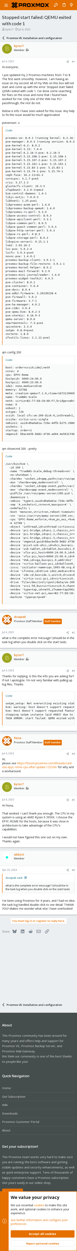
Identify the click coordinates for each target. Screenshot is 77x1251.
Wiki (5, 1105)
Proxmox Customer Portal (20, 1122)
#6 (73, 870)
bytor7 (9, 29)
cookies (39, 1205)
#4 (73, 754)
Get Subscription (13, 1096)
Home (6, 1088)
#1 (73, 61)
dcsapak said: (14, 878)
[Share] (67, 62)
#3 (73, 671)
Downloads (10, 1113)
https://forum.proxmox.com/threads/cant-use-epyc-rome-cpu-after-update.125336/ (37, 765)
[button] (6, 5)
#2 (73, 632)
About (6, 1130)
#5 (73, 800)
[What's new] (71, 5)
